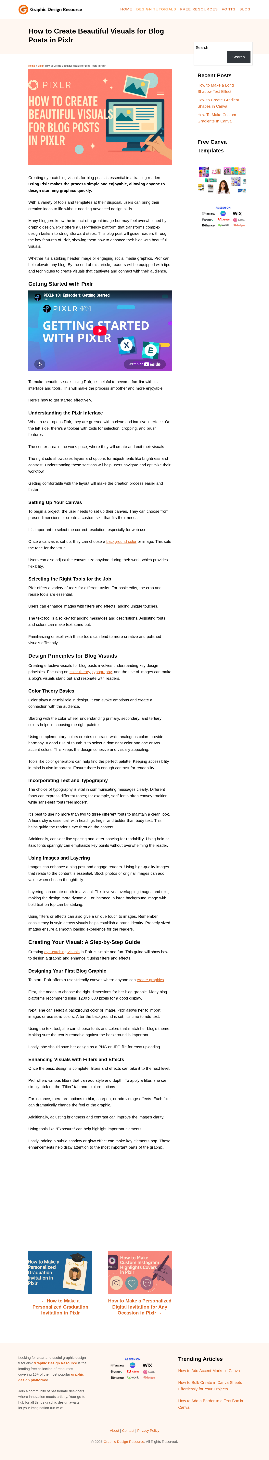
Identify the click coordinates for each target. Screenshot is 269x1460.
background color (121, 541)
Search (202, 47)
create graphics (150, 980)
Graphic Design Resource (55, 1363)
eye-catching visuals (62, 952)
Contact (128, 1431)
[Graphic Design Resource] (51, 9)
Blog (40, 65)
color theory (80, 672)
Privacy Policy (148, 1431)
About (114, 1431)
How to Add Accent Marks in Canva (209, 1371)
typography (102, 672)
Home (31, 65)
